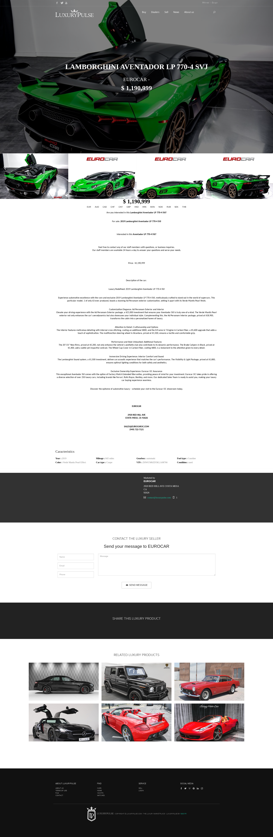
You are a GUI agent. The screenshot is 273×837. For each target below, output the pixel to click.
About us (189, 12)
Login (215, 3)
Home (99, 791)
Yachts (100, 793)
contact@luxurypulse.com (159, 497)
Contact (59, 795)
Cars (99, 788)
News (176, 12)
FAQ (57, 793)
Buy (144, 12)
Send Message (138, 585)
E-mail (207, 3)
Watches (101, 795)
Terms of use (61, 791)
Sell (167, 12)
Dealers (155, 12)
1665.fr (183, 814)
